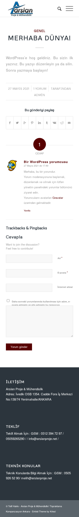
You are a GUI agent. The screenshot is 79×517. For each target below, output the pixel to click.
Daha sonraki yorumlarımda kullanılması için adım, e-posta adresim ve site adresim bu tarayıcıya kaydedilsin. (41, 305)
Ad (60, 258)
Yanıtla (27, 210)
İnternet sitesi (65, 287)
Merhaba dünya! (39, 38)
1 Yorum (39, 88)
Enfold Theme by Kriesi (44, 511)
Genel (39, 31)
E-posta (63, 272)
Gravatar (57, 198)
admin (39, 95)
